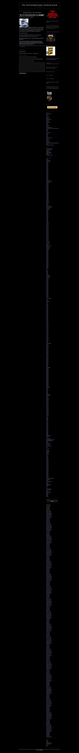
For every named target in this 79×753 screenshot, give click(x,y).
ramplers (40, 45)
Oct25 (47, 434)
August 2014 (48, 656)
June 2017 (48, 620)
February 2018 (48, 612)
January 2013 (48, 676)
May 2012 (48, 684)
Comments (49, 742)
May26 (47, 386)
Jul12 (47, 307)
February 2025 (48, 524)
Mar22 (47, 360)
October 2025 (48, 515)
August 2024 (48, 530)
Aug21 (47, 195)
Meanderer (48, 387)
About (47, 114)
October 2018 (48, 603)
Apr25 (47, 178)
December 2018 (49, 601)
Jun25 (47, 340)
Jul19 (47, 315)
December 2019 (49, 589)
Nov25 (47, 415)
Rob (47, 456)
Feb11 (47, 123)
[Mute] (39, 15)
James (47, 278)
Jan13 (47, 283)
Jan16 (47, 286)
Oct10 (47, 136)
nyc (46, 416)
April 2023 (48, 547)
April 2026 (48, 509)
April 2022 (48, 559)
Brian (47, 210)
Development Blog (49, 148)
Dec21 (47, 236)
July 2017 (48, 619)
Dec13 (24, 45)
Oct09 (47, 417)
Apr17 (47, 170)
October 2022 (48, 553)
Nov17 (47, 407)
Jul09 (47, 304)
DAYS (47, 216)
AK (46, 115)
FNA (47, 124)
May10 (47, 369)
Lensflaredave (48, 343)
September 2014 (49, 655)
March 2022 (48, 560)
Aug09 (47, 183)
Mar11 (47, 133)
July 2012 (48, 682)
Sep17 (47, 469)
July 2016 (48, 632)
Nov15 (47, 405)
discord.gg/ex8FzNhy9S (51, 59)
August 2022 (48, 555)
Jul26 (47, 322)
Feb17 (47, 258)
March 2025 (48, 523)
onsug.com (21, 42)
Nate (47, 391)
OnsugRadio (48, 438)
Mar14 (47, 351)
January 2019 (48, 600)
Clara (47, 213)
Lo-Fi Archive (48, 132)
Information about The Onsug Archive (52, 128)
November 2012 (49, 678)
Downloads (48, 122)
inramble (47, 277)
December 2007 (49, 736)
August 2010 (48, 706)
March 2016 (48, 636)
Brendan (47, 209)
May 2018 (48, 609)
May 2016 (48, 634)
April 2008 (48, 735)
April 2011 (48, 698)
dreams (47, 242)
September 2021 (49, 567)
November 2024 (49, 527)
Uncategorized (44, 45)
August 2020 (48, 580)
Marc (47, 365)
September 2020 (49, 579)
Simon (47, 480)
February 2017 (48, 624)
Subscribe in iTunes (50, 71)
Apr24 (47, 177)
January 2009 (48, 726)
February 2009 (48, 725)
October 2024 (48, 528)
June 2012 (48, 683)
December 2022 (49, 551)
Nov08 (47, 397)
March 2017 (48, 623)
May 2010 (48, 709)
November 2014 (49, 653)
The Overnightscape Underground (39, 5)
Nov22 (47, 412)
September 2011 (49, 692)
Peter (47, 441)
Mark (47, 366)
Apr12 (47, 165)
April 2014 (48, 660)
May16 (47, 375)
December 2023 (49, 538)
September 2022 (49, 554)
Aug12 (47, 186)
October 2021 (48, 566)
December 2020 (49, 576)
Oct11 (47, 419)
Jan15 (47, 285)
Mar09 (47, 346)
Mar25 (47, 363)
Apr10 (47, 163)
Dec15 (47, 230)
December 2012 (49, 677)
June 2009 (48, 721)
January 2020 (48, 588)
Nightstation (48, 394)
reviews (47, 454)
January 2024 (48, 537)
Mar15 (47, 352)
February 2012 (48, 687)
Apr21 (47, 174)
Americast (48, 160)
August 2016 (48, 631)
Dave (47, 215)
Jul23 (47, 319)
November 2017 (49, 615)
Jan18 (47, 288)
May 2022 (48, 558)
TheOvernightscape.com (54, 88)
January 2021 (48, 575)
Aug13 (47, 187)
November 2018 (49, 602)
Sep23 (47, 475)
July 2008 (48, 732)
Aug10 (47, 184)
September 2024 (49, 529)
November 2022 (49, 552)
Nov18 (47, 408)
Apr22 (47, 175)
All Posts (47, 116)
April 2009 (48, 723)
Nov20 (47, 410)
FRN (47, 272)
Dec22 (47, 237)
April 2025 (48, 522)
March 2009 (48, 724)
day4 (47, 220)
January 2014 (48, 663)
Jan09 (47, 279)
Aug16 (47, 190)
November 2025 (49, 514)
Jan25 (47, 296)
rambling (47, 450)
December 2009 (49, 714)
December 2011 (49, 689)
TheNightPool (48, 484)
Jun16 (47, 330)
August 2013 (48, 668)
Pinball (47, 442)
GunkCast (48, 275)
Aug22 (47, 196)
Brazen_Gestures (49, 207)
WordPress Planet (49, 155)
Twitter (51, 75)
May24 (47, 384)
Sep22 (47, 474)
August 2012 (48, 681)
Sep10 (47, 461)
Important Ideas (48, 127)
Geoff (47, 274)
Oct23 (47, 432)
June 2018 (48, 608)
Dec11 (47, 226)
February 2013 (48, 675)
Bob (47, 205)
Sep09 (47, 460)
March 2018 (48, 611)
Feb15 (47, 256)
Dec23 (47, 238)
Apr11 (47, 164)
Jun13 (47, 327)
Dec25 (47, 240)
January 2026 (48, 512)
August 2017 (48, 618)
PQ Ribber (29, 38)
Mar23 (47, 361)
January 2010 (48, 713)
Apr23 (47, 176)
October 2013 (48, 666)
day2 (47, 218)
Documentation (48, 149)
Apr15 (47, 168)
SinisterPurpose (49, 481)
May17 (47, 376)
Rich (47, 455)
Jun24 (47, 339)
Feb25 (47, 266)
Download (32, 16)
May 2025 (48, 521)
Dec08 (47, 222)
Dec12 (47, 227)
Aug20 (47, 194)
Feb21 (47, 262)
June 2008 (48, 733)
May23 (47, 383)
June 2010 (48, 708)
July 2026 (48, 506)
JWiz (47, 342)
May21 (47, 381)
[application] (31, 15)
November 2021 (49, 565)
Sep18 (47, 470)
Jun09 (47, 323)
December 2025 (49, 513)
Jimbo (47, 300)
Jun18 (47, 332)
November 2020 (49, 577)
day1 (47, 217)
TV (46, 486)
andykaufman (48, 161)
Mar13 (47, 350)
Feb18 (47, 259)
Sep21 (47, 473)
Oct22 (47, 431)
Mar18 (47, 355)
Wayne (47, 494)
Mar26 (47, 364)
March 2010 (48, 711)
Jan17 (47, 287)
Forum (47, 126)
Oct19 (47, 428)
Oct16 (47, 425)
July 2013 (48, 669)
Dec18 (47, 233)
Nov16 (47, 406)
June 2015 (48, 645)
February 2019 (48, 599)
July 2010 (48, 707)
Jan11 (47, 129)
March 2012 (48, 686)
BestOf (47, 204)
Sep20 (47, 472)
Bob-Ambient (48, 206)
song (47, 482)
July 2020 (48, 581)
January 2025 (48, 525)
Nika (47, 396)
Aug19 (47, 193)
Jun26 (47, 341)
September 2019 (49, 592)
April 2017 (48, 622)
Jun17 (47, 331)
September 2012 (49, 680)
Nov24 (47, 414)
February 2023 (48, 549)
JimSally (47, 301)
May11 (47, 370)
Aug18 (47, 192)
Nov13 (47, 403)
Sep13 (47, 464)
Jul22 (47, 318)
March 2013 (48, 674)
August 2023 (48, 543)
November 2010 (49, 703)
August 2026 (48, 505)
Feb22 (47, 263)
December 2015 (49, 639)
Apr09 (47, 162)
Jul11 (47, 306)
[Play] (20, 15)
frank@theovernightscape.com (52, 63)
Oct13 (47, 421)
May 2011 (48, 697)
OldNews (47, 436)
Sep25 (47, 477)
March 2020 (48, 586)
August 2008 (48, 731)
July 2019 (48, 594)
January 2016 (48, 638)
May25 (47, 385)
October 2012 (48, 679)
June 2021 (48, 570)
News (47, 393)
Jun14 (47, 328)
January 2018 (48, 613)
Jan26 (47, 297)
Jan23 (47, 294)
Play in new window (26, 16)
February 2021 (48, 574)
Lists (47, 131)
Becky (20, 45)
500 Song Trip (48, 113)
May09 (47, 368)
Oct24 (47, 433)
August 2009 (48, 719)
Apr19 (47, 172)
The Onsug (48, 142)
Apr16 (47, 169)
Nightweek (48, 395)
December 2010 (49, 702)
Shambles (48, 479)
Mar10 (47, 347)
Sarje (47, 458)
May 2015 (48, 646)
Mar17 (47, 354)
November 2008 (49, 728)
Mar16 (47, 353)
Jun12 (47, 326)
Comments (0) (22, 46)
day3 (47, 219)
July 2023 (48, 544)
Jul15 (47, 310)
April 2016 (48, 635)
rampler (47, 451)
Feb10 (47, 251)
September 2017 (49, 617)
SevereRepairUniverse (50, 478)
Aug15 (47, 189)
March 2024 (48, 535)
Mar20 (47, 358)
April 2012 (48, 685)
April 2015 (48, 647)
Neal (47, 392)
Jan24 (47, 295)
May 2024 (48, 533)
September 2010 (49, 705)
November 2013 (49, 665)
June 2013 (48, 670)
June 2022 (48, 557)
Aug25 (47, 199)
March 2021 (48, 573)
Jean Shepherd (48, 298)
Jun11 (47, 325)
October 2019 (48, 591)
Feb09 (47, 250)
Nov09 (47, 398)
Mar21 (47, 359)
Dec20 (47, 235)
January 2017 (48, 625)
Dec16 (47, 231)
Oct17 (47, 426)
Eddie (47, 244)
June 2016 (48, 633)
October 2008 (48, 729)
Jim (46, 299)
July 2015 (48, 644)
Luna (47, 344)
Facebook (52, 78)
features (47, 249)
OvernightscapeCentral (34, 45)
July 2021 (48, 569)
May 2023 (48, 546)
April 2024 (48, 534)
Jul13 (47, 308)
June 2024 (48, 532)
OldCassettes (48, 435)
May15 (47, 374)
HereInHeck (48, 276)
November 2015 (49, 640)
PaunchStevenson (49, 440)
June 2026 (48, 507)
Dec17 (47, 232)
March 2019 (48, 598)
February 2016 (48, 637)
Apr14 (47, 167)
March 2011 (48, 699)
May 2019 (48, 596)
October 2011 (48, 691)
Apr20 (47, 173)
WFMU (47, 496)
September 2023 (49, 542)
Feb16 (47, 257)
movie (47, 389)
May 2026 (48, 508)
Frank (27, 45)
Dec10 (47, 121)
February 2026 (48, 511)
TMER (47, 485)
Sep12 (47, 463)
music (47, 390)
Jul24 (47, 320)
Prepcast (47, 448)
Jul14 (47, 309)
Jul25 (47, 321)
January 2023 (48, 550)
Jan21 (47, 292)
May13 (47, 372)
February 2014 (48, 662)
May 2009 (48, 722)
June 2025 (48, 520)
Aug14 (47, 188)
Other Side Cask (49, 137)
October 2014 (48, 654)
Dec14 (47, 229)
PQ (38, 45)
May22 (47, 382)
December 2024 (49, 526)
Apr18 (47, 171)
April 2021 (48, 572)
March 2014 (48, 661)
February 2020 (48, 587)
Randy (47, 453)
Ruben (47, 457)
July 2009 (48, 720)
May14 (47, 373)
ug (46, 487)
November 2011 (49, 690)
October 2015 (48, 641)
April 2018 (48, 610)
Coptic (47, 214)
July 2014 (48, 657)
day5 (47, 221)
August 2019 (48, 593)
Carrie (47, 211)
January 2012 (48, 688)
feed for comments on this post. (25, 53)
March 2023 (48, 548)
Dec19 (47, 234)
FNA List (47, 125)
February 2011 (48, 700)
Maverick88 (48, 367)
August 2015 (48, 643)
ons (47, 437)
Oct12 (47, 420)
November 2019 (49, 590)
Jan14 (47, 284)
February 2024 (48, 536)
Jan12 (47, 282)
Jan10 (47, 280)
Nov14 (47, 404)
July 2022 (48, 556)
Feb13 (47, 254)
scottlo (47, 459)
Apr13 (47, 166)
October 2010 (48, 704)
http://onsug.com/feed (50, 68)
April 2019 (48, 597)
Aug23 (47, 197)
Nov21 (47, 411)
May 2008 (48, 734)
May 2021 (48, 571)
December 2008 (49, 727)
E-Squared (48, 243)
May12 (47, 371)
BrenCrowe (48, 208)
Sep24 (47, 476)
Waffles (47, 493)
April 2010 (48, 710)
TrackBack (35, 53)
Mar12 (47, 349)
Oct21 (47, 430)
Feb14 (47, 255)
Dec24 (47, 239)
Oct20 (47, 429)
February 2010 (48, 712)
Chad (22, 45)
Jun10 (47, 324)
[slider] (42, 15)
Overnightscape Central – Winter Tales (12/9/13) (32, 12)
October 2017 (48, 616)
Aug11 (47, 185)
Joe (47, 302)
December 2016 (49, 626)
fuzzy (47, 273)
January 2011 (48, 701)
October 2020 (48, 578)
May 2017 (48, 621)
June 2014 (48, 658)
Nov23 (47, 413)
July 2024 (48, 531)
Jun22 (47, 337)
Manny (47, 345)
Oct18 (47, 427)
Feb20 (47, 261)
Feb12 (47, 253)
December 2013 (49, 664)
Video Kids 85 (48, 492)
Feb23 (47, 264)
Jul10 (47, 130)
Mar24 (47, 362)
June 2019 (48, 595)
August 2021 (48, 568)
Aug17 (47, 191)
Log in (47, 740)
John (47, 303)
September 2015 (49, 642)
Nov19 (47, 409)
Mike (29, 45)
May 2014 (48, 659)
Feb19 (47, 260)
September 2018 (49, 604)
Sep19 (47, 471)
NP (46, 135)
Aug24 (47, 198)
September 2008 (49, 730)
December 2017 (49, 614)
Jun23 (47, 338)
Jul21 (47, 317)
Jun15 (47, 329)
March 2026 (48, 510)
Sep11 (47, 462)
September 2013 (49, 667)
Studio (47, 483)
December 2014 (49, 652)
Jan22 (47, 293)
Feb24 (47, 265)
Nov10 (47, 134)
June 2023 (48, 545)
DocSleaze (48, 241)
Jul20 (47, 316)
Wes (47, 495)
